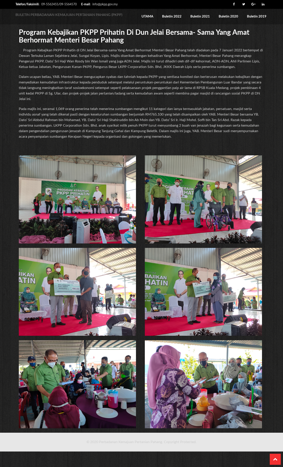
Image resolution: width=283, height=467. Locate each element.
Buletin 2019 (256, 16)
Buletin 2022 (172, 16)
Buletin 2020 (228, 16)
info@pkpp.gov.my (105, 4)
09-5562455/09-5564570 (59, 4)
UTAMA (147, 16)
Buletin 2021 (200, 16)
